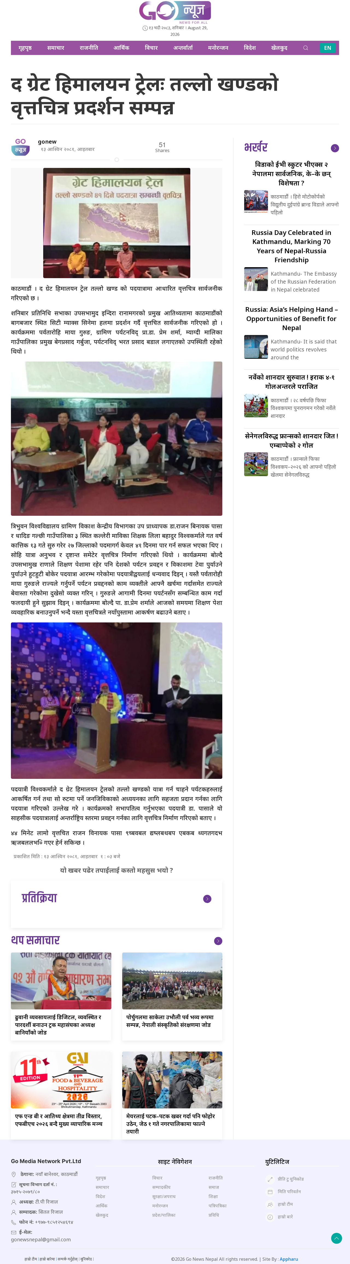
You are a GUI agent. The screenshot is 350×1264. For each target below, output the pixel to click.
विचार (151, 47)
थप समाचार (35, 941)
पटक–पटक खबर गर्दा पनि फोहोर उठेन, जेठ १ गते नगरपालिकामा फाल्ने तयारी (170, 1123)
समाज (214, 1187)
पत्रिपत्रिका (218, 1206)
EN (327, 47)
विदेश (250, 47)
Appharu (289, 1259)
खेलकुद (279, 47)
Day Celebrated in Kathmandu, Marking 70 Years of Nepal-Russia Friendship (291, 246)
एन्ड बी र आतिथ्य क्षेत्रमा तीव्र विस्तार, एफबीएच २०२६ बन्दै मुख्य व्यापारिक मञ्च (59, 1120)
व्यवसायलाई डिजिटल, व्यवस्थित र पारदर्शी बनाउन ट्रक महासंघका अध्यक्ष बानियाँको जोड (58, 1024)
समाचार (55, 47)
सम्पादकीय (161, 1187)
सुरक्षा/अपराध (164, 1196)
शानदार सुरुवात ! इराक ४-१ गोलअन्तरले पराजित (292, 381)
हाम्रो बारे (285, 1217)
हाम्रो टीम (285, 1204)
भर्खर (255, 148)
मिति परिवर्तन (289, 1192)
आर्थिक (121, 47)
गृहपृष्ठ (25, 47)
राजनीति (89, 47)
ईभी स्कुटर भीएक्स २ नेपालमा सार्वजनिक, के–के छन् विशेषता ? (291, 173)
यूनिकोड (86, 1259)
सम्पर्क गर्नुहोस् (68, 1259)
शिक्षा (213, 1196)
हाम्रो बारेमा (47, 1259)
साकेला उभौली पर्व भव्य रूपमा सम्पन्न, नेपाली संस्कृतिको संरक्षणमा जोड (170, 1021)
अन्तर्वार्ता (183, 47)
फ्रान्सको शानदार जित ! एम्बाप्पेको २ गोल (291, 440)
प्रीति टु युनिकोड (291, 1179)
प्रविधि (214, 1215)
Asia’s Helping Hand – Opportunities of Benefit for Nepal (291, 318)
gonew (47, 141)
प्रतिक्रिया (39, 899)
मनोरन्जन (218, 47)
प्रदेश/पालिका (164, 1215)
